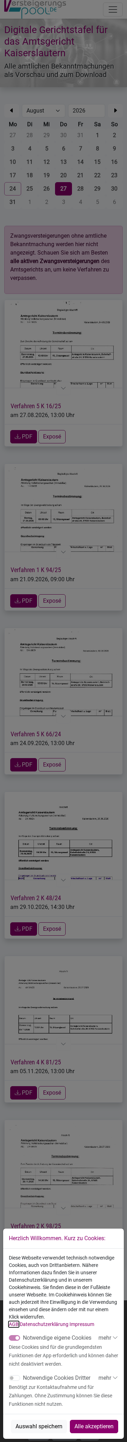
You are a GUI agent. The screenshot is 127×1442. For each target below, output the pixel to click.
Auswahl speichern (39, 1426)
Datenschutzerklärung (44, 1324)
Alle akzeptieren (94, 1426)
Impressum (81, 1324)
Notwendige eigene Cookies (57, 1337)
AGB (14, 1324)
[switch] (14, 1378)
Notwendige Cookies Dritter (56, 1377)
